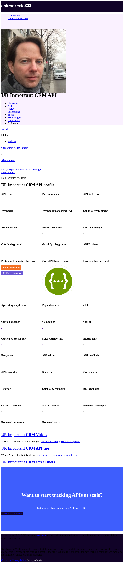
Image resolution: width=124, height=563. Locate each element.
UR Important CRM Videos (24, 435)
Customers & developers (14, 147)
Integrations (14, 111)
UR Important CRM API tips (25, 448)
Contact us (6, 560)
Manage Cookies (34, 560)
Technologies (14, 117)
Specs (11, 114)
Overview (13, 103)
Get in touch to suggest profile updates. (60, 441)
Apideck (41, 535)
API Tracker (14, 15)
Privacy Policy (19, 560)
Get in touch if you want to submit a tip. (57, 455)
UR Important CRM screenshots (28, 462)
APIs (10, 106)
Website (12, 141)
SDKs (11, 108)
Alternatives (14, 120)
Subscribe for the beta (12, 513)
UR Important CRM (18, 18)
